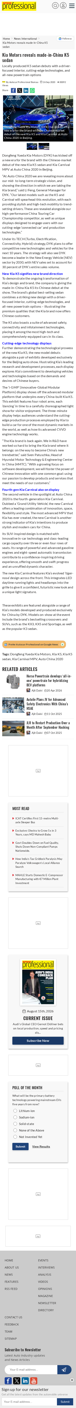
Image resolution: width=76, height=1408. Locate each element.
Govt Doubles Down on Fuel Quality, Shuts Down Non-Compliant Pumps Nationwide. (37, 846)
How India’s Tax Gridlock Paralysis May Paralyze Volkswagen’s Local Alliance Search (39, 862)
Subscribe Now (38, 1040)
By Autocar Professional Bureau (22, 82)
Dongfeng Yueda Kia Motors (30, 654)
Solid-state (26, 1124)
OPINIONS (45, 1289)
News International (25, 38)
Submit (20, 1146)
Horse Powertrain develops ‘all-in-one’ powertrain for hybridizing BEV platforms (49, 680)
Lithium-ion (27, 1111)
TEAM (9, 1331)
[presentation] (7, 119)
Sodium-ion (26, 1117)
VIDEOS (43, 1282)
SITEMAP (11, 1338)
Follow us (67, 38)
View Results (41, 1146)
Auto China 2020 (51, 659)
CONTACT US (13, 1317)
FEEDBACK (12, 1324)
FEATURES (12, 1282)
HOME (9, 1260)
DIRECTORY (46, 1310)
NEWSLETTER (47, 1303)
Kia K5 (57, 654)
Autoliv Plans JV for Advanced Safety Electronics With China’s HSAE (47, 704)
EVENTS (43, 1260)
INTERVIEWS (46, 1267)
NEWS (9, 1274)
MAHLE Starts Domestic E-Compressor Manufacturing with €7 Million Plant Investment (39, 879)
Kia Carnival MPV (24, 659)
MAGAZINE (45, 1296)
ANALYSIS (44, 1274)
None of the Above (31, 1130)
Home (6, 38)
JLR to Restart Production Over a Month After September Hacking (48, 725)
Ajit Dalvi (37, 690)
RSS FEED (11, 1289)
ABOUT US (12, 1267)
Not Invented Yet (30, 1137)
